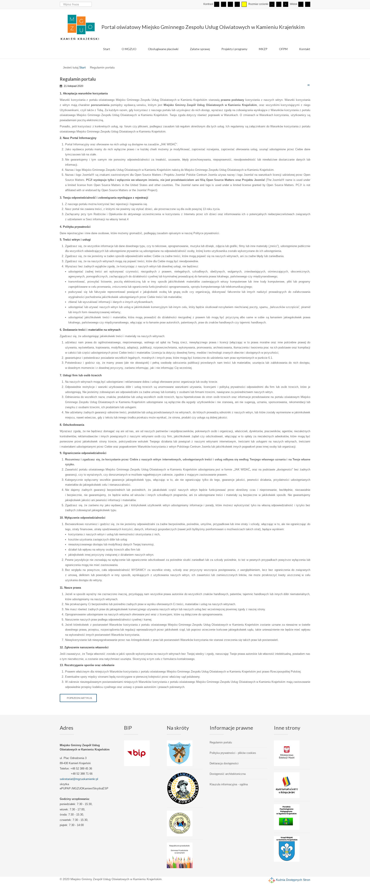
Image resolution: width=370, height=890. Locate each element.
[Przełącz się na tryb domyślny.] (216, 4)
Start (82, 67)
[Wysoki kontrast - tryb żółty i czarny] (244, 4)
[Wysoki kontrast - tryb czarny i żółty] (237, 4)
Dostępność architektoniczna (228, 773)
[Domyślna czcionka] (278, 4)
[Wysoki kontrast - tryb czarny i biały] (230, 4)
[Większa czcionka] (285, 4)
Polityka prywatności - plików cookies (233, 753)
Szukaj (89, 4)
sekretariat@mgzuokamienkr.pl (79, 779)
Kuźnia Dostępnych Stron (292, 879)
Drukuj (304, 84)
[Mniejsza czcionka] (272, 4)
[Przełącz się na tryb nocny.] (223, 4)
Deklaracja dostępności (224, 763)
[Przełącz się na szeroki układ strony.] (307, 4)
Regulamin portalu (221, 742)
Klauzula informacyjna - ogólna (229, 784)
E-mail (308, 84)
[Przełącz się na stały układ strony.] (300, 4)
